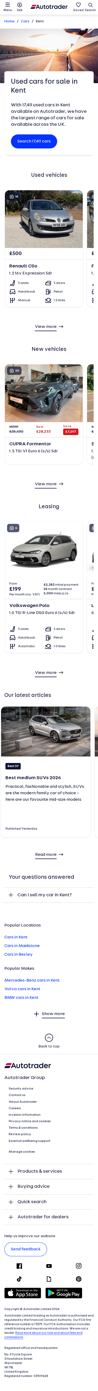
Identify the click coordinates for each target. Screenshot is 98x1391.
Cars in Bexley (18, 954)
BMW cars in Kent (21, 998)
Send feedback (26, 1249)
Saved (78, 10)
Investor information (25, 1115)
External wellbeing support (29, 1141)
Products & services (39, 1171)
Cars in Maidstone (22, 946)
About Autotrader (23, 1102)
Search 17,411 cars (34, 141)
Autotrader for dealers (43, 1217)
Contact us (17, 1095)
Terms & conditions (23, 1127)
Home (9, 21)
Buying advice (33, 1186)
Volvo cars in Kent (22, 989)
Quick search (32, 1202)
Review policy (20, 1134)
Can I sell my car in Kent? (44, 895)
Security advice (21, 1088)
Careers (15, 1108)
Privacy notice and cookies (30, 1121)
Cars (25, 21)
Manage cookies (22, 1151)
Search (90, 10)
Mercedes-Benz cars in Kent (32, 980)
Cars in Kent (15, 937)
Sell (19, 10)
